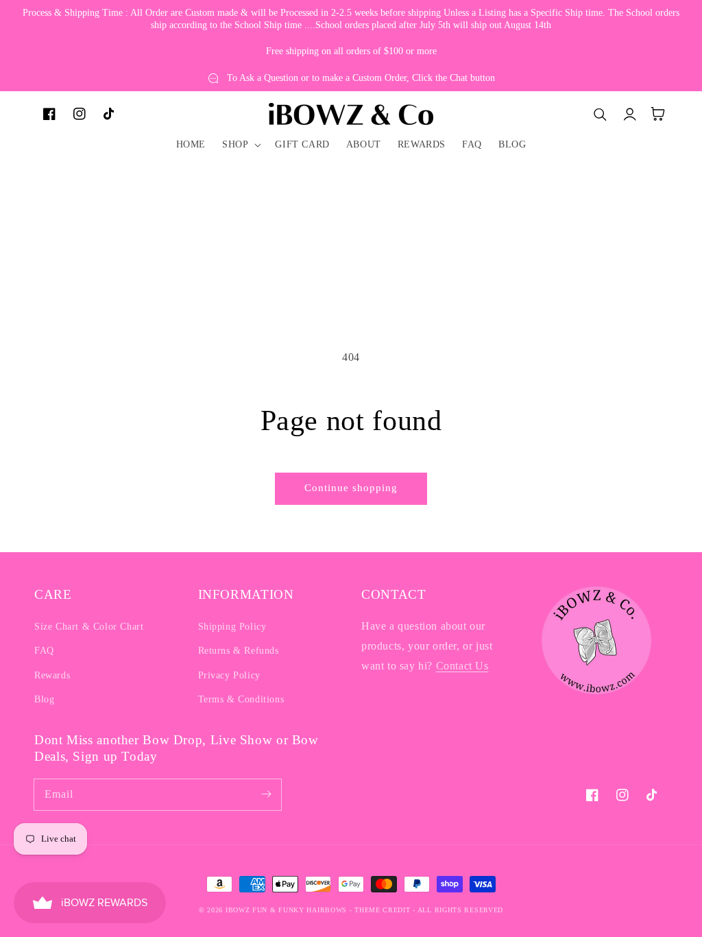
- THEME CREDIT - (383, 910)
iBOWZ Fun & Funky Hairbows (286, 910)
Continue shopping (351, 487)
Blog (44, 699)
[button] (240, 144)
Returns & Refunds (238, 650)
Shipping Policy (232, 626)
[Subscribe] (266, 794)
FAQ (44, 650)
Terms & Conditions (241, 699)
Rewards (52, 675)
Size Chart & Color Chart (88, 626)
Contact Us (462, 666)
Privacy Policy (229, 675)
